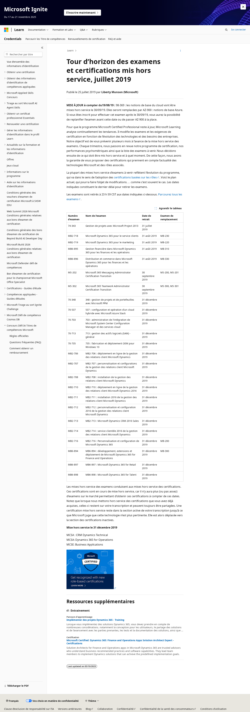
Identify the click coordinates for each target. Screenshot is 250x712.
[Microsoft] (6, 30)
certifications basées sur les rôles (135, 177)
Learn (70, 50)
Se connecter (238, 29)
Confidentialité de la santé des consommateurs (167, 708)
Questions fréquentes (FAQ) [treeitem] (25, 342)
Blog (88, 708)
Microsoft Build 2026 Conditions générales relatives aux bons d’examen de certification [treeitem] (24, 251)
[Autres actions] (181, 50)
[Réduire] (42, 47)
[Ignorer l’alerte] (243, 7)
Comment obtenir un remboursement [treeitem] (21, 350)
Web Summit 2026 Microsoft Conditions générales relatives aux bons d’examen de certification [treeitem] (24, 218)
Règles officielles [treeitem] (19, 336)
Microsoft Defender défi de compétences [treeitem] (22, 265)
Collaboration (105, 708)
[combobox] (23, 54)
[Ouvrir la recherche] (226, 30)
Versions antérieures (70, 708)
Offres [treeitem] (10, 159)
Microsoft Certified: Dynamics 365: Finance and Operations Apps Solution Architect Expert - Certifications (120, 642)
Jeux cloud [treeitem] (13, 165)
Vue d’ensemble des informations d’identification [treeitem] (23, 64)
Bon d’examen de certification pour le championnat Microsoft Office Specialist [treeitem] (24, 278)
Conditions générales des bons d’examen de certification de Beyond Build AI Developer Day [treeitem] (24, 234)
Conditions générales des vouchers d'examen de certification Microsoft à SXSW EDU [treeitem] (24, 199)
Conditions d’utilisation (213, 708)
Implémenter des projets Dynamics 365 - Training (95, 619)
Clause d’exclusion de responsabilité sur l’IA (29, 708)
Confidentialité (125, 708)
